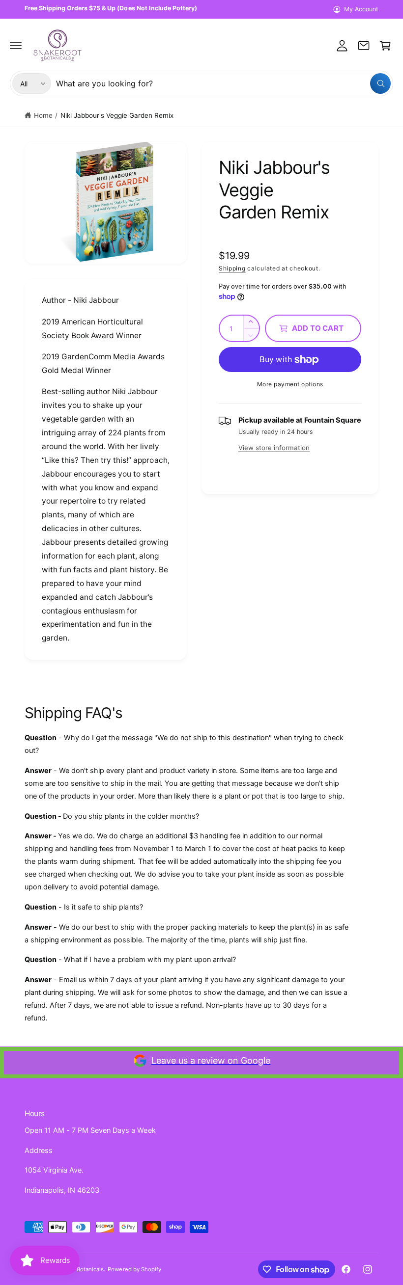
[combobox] (223, 83)
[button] (16, 45)
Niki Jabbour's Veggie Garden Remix (117, 115)
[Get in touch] (363, 45)
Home (43, 115)
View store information (274, 448)
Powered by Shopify (134, 1269)
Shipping (232, 268)
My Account (361, 9)
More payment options (290, 384)
